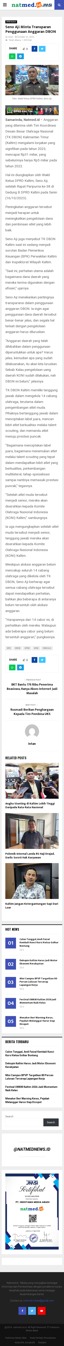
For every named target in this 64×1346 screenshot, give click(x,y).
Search (9, 1116)
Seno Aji (47, 648)
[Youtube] (42, 1311)
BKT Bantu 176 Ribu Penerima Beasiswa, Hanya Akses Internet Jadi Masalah (32, 689)
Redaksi (42, 1342)
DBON (17, 648)
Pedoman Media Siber (16, 1338)
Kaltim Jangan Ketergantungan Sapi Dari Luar (31, 905)
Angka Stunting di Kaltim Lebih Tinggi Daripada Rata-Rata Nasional (30, 805)
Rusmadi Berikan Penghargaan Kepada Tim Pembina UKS (32, 712)
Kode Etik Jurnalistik (25, 1342)
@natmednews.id (32, 1149)
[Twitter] (32, 1311)
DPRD (27, 648)
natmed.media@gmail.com (38, 1300)
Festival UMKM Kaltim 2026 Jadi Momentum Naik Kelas (38, 1001)
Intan (10, 37)
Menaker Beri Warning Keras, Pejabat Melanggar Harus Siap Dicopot (37, 1021)
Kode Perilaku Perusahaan (43, 1338)
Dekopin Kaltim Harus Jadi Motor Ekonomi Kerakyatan (38, 962)
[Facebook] (22, 1311)
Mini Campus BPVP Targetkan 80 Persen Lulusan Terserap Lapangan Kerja (38, 981)
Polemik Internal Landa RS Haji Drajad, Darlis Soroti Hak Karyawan (29, 855)
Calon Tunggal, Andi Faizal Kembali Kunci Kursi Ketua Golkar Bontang (39, 942)
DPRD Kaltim (11, 22)
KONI (36, 648)
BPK (9, 648)
